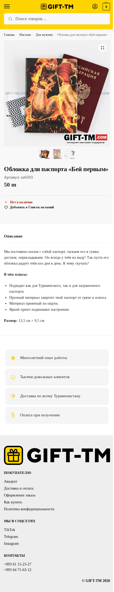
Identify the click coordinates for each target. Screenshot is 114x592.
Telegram (11, 537)
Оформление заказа (19, 495)
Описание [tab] (13, 236)
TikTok (9, 530)
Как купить (13, 502)
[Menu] (12, 7)
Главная (9, 35)
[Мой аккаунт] (95, 6)
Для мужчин (44, 35)
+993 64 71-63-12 (17, 570)
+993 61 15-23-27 (17, 564)
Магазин (25, 35)
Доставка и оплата (18, 488)
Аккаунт (10, 481)
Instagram (11, 544)
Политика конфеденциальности (29, 509)
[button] (105, 6)
